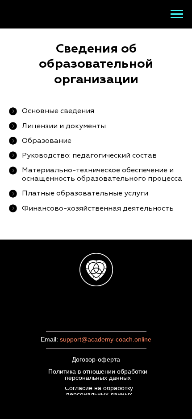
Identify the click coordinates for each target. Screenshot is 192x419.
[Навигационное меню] (177, 14)
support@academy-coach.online (105, 339)
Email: (50, 339)
